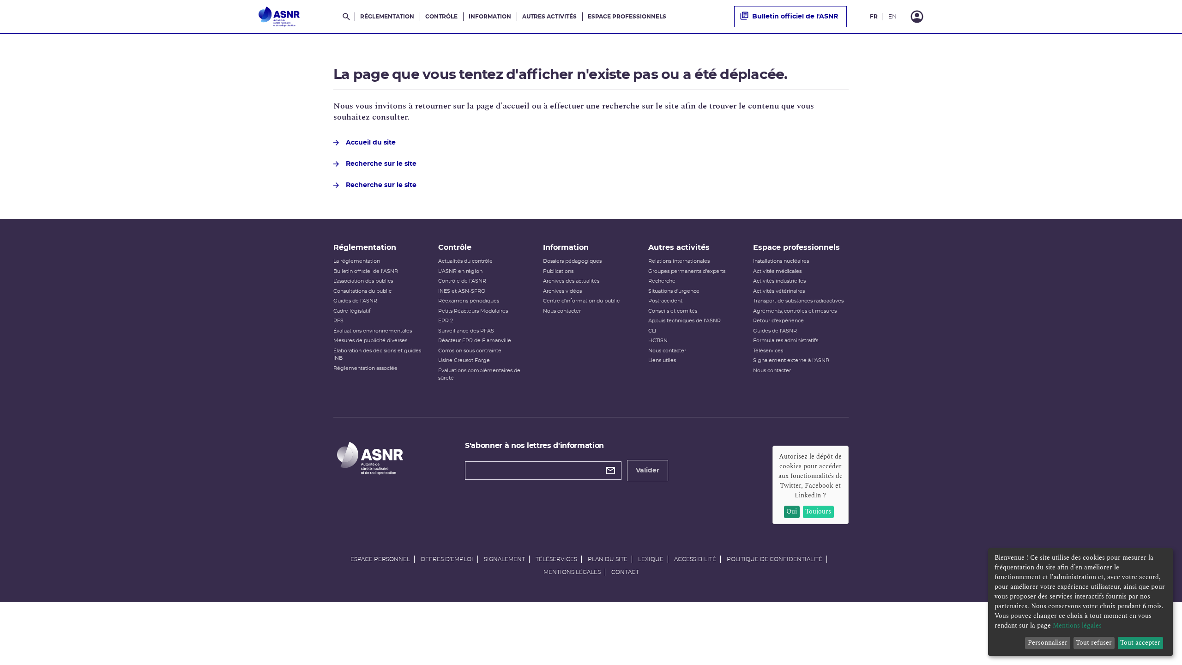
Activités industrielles (779, 281)
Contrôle (441, 16)
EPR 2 (445, 320)
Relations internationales (679, 261)
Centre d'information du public (581, 300)
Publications (558, 271)
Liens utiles (662, 360)
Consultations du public (362, 291)
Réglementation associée (365, 368)
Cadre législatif (352, 311)
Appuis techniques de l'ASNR (684, 320)
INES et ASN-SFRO (461, 291)
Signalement (504, 559)
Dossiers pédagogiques (572, 261)
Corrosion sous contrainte (469, 350)
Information (490, 16)
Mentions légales (572, 572)
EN (892, 16)
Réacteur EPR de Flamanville (474, 340)
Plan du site (607, 559)
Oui (791, 511)
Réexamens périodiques (468, 300)
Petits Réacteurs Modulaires (473, 311)
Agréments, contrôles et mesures (795, 311)
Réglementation (387, 16)
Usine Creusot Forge (464, 360)
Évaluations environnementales (372, 330)
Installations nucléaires (781, 261)
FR (874, 16)
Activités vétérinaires (779, 291)
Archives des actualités (571, 281)
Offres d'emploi (447, 559)
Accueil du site (371, 142)
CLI (652, 330)
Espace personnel (380, 559)
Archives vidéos (562, 291)
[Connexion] (917, 16)
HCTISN (658, 340)
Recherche (661, 281)
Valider (647, 470)
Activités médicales (777, 271)
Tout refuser (1094, 642)
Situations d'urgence (674, 291)
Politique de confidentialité (774, 559)
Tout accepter (1140, 642)
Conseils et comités (672, 311)
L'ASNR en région (460, 271)
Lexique (650, 559)
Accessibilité (695, 559)
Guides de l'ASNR (355, 300)
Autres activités (549, 16)
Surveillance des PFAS (466, 330)
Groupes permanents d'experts (686, 271)
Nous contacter (562, 311)
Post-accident (665, 300)
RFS (338, 320)
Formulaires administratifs (785, 340)
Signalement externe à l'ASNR (791, 360)
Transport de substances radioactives (798, 300)
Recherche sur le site (381, 164)
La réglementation (356, 261)
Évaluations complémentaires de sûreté (479, 374)
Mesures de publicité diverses (370, 340)
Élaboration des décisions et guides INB (377, 354)
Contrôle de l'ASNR (462, 281)
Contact (625, 572)
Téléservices (768, 350)
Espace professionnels (627, 16)
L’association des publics (363, 281)
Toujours (818, 511)
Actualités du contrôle (465, 261)
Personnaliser (1047, 642)
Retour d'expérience (778, 320)
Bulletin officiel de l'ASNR (795, 16)
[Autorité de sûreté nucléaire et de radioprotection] (279, 16)
